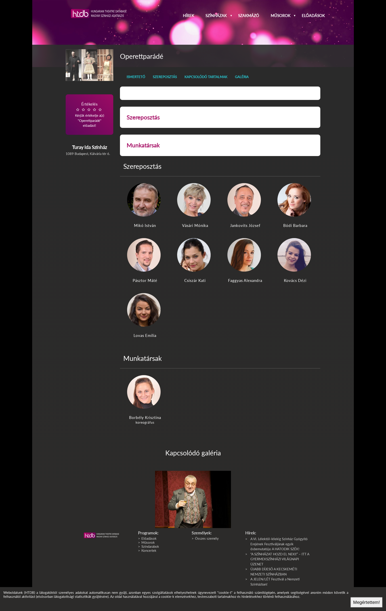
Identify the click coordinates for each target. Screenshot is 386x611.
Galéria (242, 77)
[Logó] (101, 535)
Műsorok (280, 15)
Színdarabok (150, 546)
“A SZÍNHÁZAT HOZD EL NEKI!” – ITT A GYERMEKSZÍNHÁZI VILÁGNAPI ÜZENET (279, 559)
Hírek (188, 15)
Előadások (313, 15)
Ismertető (136, 77)
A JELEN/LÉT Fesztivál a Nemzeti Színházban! (275, 581)
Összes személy (207, 538)
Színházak (216, 15)
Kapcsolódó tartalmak (206, 77)
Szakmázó (248, 15)
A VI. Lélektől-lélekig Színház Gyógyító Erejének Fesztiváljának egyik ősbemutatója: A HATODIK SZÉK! (279, 544)
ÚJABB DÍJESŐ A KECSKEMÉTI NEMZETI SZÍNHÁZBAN (273, 571)
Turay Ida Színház (89, 147)
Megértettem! (366, 602)
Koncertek (148, 550)
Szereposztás (165, 77)
